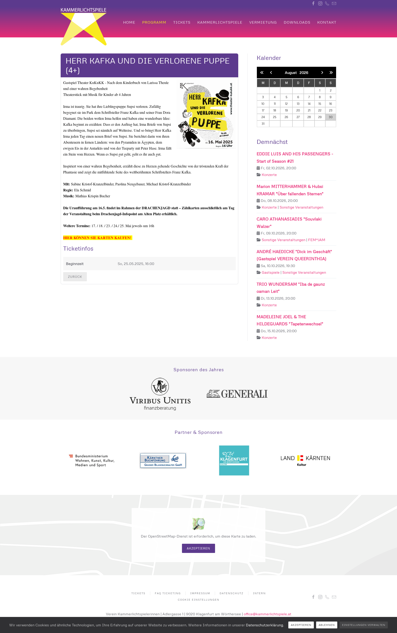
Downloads (297, 22)
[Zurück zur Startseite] (84, 26)
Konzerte (269, 174)
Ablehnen (327, 624)
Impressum (200, 593)
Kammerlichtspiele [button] (219, 22)
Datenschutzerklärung (264, 625)
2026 (304, 72)
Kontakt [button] (326, 22)
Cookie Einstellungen (198, 599)
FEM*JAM (316, 239)
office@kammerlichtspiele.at (267, 614)
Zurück (75, 277)
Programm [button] (154, 22)
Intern (259, 593)
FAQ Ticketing (168, 593)
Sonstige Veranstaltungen (301, 207)
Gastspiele (271, 272)
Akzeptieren (198, 548)
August (292, 72)
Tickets (181, 22)
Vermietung (263, 22)
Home (129, 22)
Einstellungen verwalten (363, 624)
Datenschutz (232, 593)
